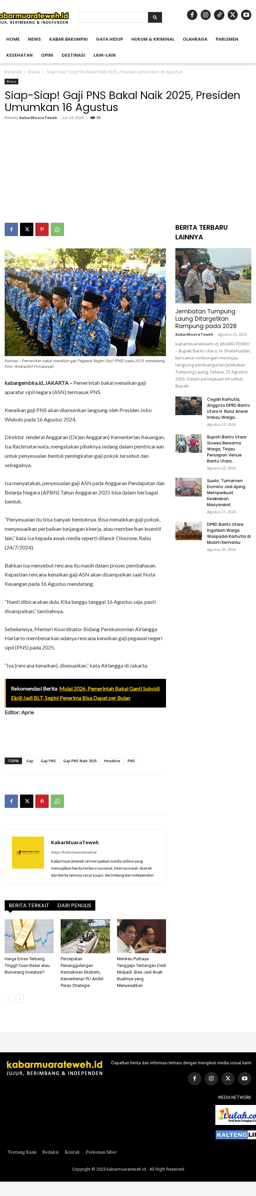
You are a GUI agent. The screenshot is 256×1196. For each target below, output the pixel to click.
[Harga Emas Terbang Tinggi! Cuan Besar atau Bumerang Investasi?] (29, 936)
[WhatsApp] (57, 229)
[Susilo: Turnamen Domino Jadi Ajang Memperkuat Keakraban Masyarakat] (188, 487)
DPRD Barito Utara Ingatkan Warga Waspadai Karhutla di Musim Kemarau (229, 533)
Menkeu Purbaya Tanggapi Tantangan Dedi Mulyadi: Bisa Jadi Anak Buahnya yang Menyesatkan (141, 972)
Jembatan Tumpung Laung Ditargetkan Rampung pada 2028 (206, 318)
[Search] (155, 17)
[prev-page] (9, 999)
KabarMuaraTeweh (38, 117)
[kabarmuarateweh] (55, 1067)
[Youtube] (246, 15)
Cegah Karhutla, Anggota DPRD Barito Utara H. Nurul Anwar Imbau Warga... (228, 408)
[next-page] (19, 999)
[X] (233, 15)
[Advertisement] (128, 172)
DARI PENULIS (74, 905)
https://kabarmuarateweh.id (73, 852)
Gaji (29, 760)
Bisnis (34, 72)
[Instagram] (206, 15)
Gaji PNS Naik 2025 (80, 760)
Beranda (13, 72)
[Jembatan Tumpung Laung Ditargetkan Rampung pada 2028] (213, 275)
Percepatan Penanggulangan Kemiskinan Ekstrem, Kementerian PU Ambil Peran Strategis (82, 972)
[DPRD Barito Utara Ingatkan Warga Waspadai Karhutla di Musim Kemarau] (188, 530)
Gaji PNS (48, 760)
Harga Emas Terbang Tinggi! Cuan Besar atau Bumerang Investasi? (27, 965)
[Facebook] (192, 15)
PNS (131, 760)
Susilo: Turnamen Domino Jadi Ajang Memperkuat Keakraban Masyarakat (226, 492)
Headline (112, 760)
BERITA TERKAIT (29, 905)
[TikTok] (219, 15)
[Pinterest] (42, 229)
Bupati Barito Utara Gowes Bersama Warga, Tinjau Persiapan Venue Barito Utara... (226, 449)
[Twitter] (228, 1078)
